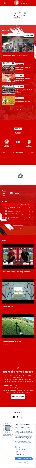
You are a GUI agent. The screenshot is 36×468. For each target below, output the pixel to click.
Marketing (20, 454)
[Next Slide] (32, 152)
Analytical (20, 452)
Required (20, 447)
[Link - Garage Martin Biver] (18, 15)
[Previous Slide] (3, 152)
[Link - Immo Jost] (18, 175)
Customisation (22, 449)
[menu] (4, 3)
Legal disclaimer (21, 442)
